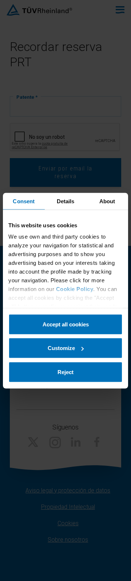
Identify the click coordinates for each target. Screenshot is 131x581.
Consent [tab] (24, 201)
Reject (65, 372)
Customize (61, 348)
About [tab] (107, 201)
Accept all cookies (66, 324)
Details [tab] (66, 201)
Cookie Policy (75, 289)
